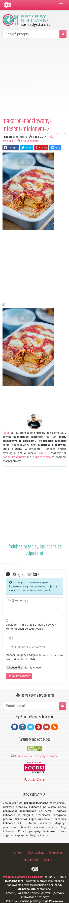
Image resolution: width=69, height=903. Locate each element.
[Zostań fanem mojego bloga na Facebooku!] (14, 726)
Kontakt (48, 859)
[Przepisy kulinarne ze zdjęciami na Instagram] (22, 726)
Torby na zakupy (36, 852)
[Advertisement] (34, 77)
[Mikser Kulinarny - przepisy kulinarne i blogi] (34, 748)
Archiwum (17, 852)
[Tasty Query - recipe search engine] (34, 779)
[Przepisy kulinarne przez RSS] (54, 726)
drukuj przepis (29, 140)
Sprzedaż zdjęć (31, 859)
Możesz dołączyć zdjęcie (34, 656)
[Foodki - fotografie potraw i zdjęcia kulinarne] (34, 766)
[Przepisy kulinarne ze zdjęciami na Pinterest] (38, 726)
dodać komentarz (14, 457)
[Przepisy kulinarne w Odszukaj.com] (34, 755)
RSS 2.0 (43, 453)
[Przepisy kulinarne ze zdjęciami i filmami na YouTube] (46, 726)
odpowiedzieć (42, 457)
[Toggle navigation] (61, 5)
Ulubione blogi (56, 852)
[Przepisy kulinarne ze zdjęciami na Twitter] (30, 726)
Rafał (6, 432)
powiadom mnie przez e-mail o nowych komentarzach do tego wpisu (31, 626)
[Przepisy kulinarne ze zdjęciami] (7, 5)
